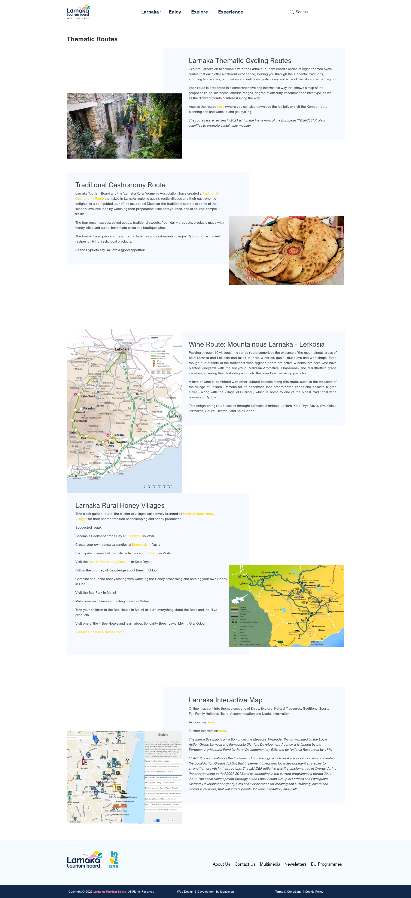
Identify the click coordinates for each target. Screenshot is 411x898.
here (220, 106)
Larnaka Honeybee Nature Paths (99, 632)
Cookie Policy (314, 891)
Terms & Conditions (288, 891)
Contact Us (245, 864)
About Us (221, 864)
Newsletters (295, 864)
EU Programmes (326, 864)
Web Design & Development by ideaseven (205, 891)
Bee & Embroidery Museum (109, 561)
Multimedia (270, 864)
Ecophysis (135, 536)
